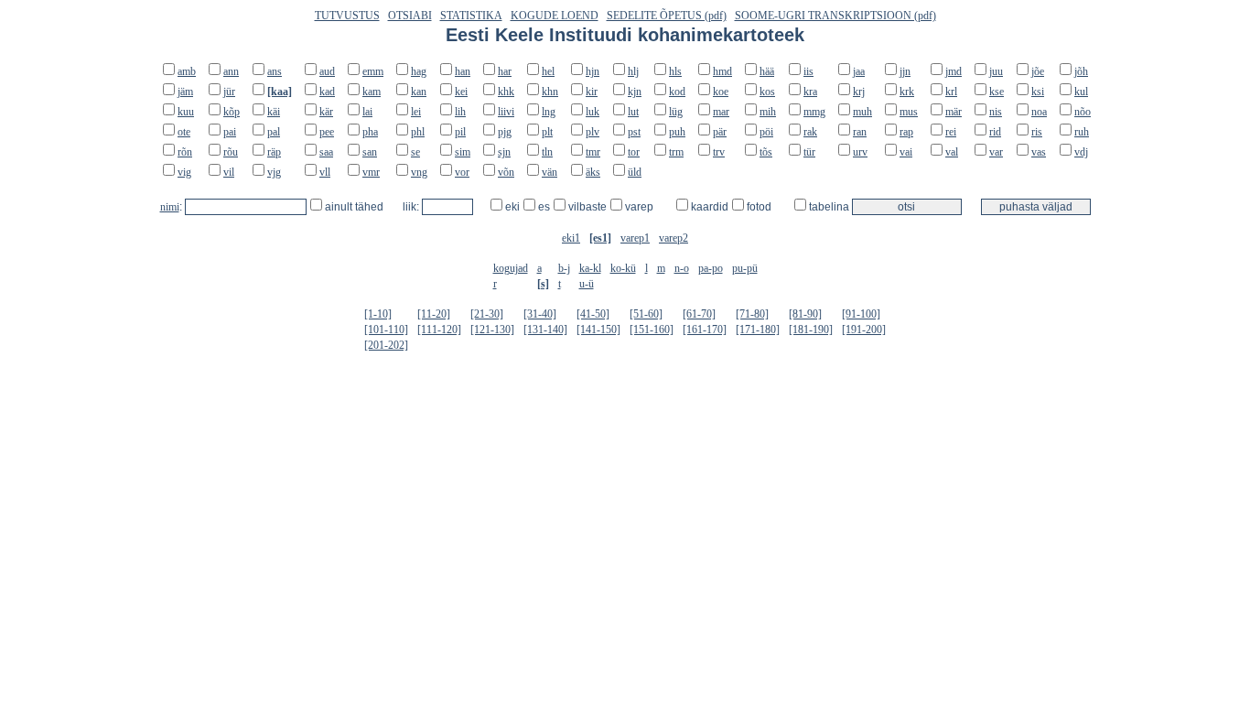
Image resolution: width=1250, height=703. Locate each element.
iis (808, 71)
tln (547, 152)
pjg (505, 131)
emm (372, 71)
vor (462, 172)
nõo (1082, 111)
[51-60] (646, 314)
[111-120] (439, 329)
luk (592, 111)
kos (767, 91)
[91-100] (861, 314)
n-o (681, 268)
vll (324, 172)
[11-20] (433, 314)
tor (634, 152)
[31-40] (539, 314)
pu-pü (745, 268)
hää (767, 71)
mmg (814, 111)
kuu (186, 111)
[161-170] (705, 329)
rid (995, 131)
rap (906, 131)
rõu (230, 152)
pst (634, 131)
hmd (722, 71)
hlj (633, 71)
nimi (169, 206)
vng (419, 172)
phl (418, 131)
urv (860, 152)
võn (506, 172)
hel (548, 71)
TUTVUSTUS (347, 15)
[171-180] (758, 329)
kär (326, 111)
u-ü (586, 283)
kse (996, 91)
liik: (412, 206)
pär (720, 131)
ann (231, 71)
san (369, 152)
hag (418, 71)
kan (418, 91)
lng (548, 111)
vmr (371, 172)
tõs (766, 152)
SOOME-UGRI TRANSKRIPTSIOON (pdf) (835, 15)
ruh (1081, 131)
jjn (905, 71)
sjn (504, 152)
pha (370, 131)
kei (461, 91)
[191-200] (864, 329)
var (996, 152)
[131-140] (545, 329)
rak (810, 131)
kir (592, 91)
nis (995, 111)
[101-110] (386, 329)
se (415, 152)
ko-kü (623, 268)
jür (229, 91)
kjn (634, 91)
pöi (766, 131)
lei (416, 111)
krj (859, 91)
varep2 (673, 238)
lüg (676, 111)
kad (327, 91)
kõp (231, 111)
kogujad (510, 268)
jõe (1037, 71)
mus (909, 111)
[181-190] (811, 329)
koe (720, 91)
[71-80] (752, 314)
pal (273, 131)
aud (327, 71)
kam (371, 91)
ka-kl (590, 268)
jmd (953, 71)
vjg (274, 172)
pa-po (710, 268)
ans (274, 71)
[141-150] (598, 329)
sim (462, 152)
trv (719, 152)
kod (677, 91)
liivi (506, 111)
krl (951, 91)
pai (229, 131)
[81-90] (805, 314)
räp (274, 152)
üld (634, 172)
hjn (592, 71)
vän (549, 172)
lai (367, 111)
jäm (185, 91)
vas (1038, 152)
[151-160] (651, 329)
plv (592, 131)
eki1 (571, 238)
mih (768, 111)
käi (273, 111)
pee (326, 131)
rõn (185, 152)
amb (187, 71)
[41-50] (593, 314)
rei (950, 131)
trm (676, 152)
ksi (1037, 91)
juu (996, 71)
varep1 (635, 238)
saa (326, 152)
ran (860, 131)
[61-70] (699, 314)
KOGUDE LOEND (554, 15)
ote (184, 131)
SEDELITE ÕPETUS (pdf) (667, 15)
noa (1039, 111)
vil (228, 172)
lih (460, 111)
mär (953, 111)
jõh (1081, 71)
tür (809, 152)
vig (184, 172)
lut (633, 111)
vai (906, 152)
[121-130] (492, 329)
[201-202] (386, 345)
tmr (593, 152)
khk (506, 91)
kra (810, 91)
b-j (564, 268)
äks (593, 172)
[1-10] (378, 314)
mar (721, 111)
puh (677, 131)
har (505, 71)
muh (862, 111)
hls (675, 71)
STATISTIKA (471, 15)
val (951, 152)
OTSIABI (410, 15)
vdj (1081, 152)
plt (547, 131)
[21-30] (486, 314)
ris (1036, 131)
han (462, 71)
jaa (859, 71)
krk (907, 91)
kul (1081, 91)
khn (550, 91)
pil (460, 131)
